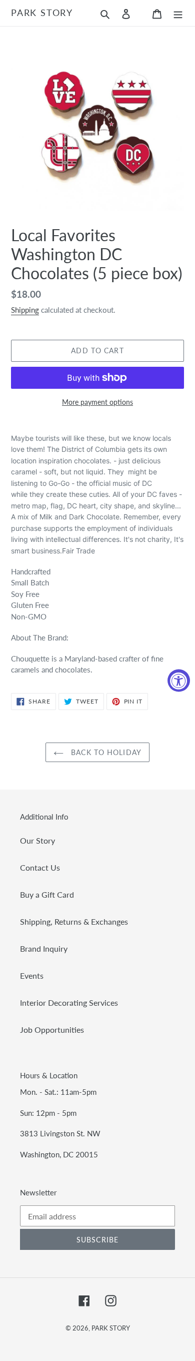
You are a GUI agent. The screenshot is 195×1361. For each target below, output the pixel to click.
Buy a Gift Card (47, 894)
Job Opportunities (52, 1029)
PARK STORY (42, 13)
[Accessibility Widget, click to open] (179, 680)
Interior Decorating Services (69, 1002)
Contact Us (40, 867)
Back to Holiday (105, 752)
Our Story (37, 840)
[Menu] (178, 13)
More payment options (97, 402)
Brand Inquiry (44, 948)
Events (32, 975)
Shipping (25, 309)
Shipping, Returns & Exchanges (74, 921)
